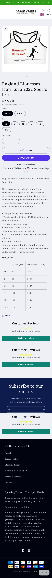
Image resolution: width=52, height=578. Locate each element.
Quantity (6, 135)
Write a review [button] (26, 338)
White (20, 113)
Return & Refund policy (16, 470)
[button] (3, 12)
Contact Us (10, 482)
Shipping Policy (12, 465)
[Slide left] (20, 76)
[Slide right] (31, 76)
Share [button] (7, 315)
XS (6, 124)
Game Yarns (22, 571)
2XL (7, 129)
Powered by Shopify (32, 571)
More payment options (26, 164)
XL (40, 124)
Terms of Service (13, 476)
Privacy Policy (12, 459)
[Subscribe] (44, 409)
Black (7, 113)
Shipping (15, 104)
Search (8, 453)
